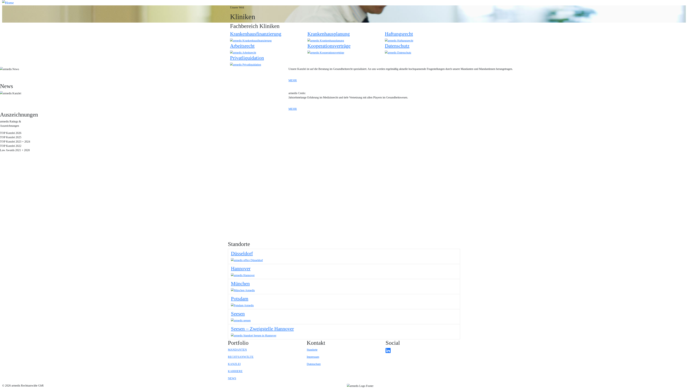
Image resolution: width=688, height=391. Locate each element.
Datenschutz (314, 364)
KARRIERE (235, 371)
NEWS (232, 378)
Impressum (313, 356)
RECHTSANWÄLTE (241, 356)
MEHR (292, 80)
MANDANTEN (237, 349)
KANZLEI (234, 364)
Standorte (312, 349)
